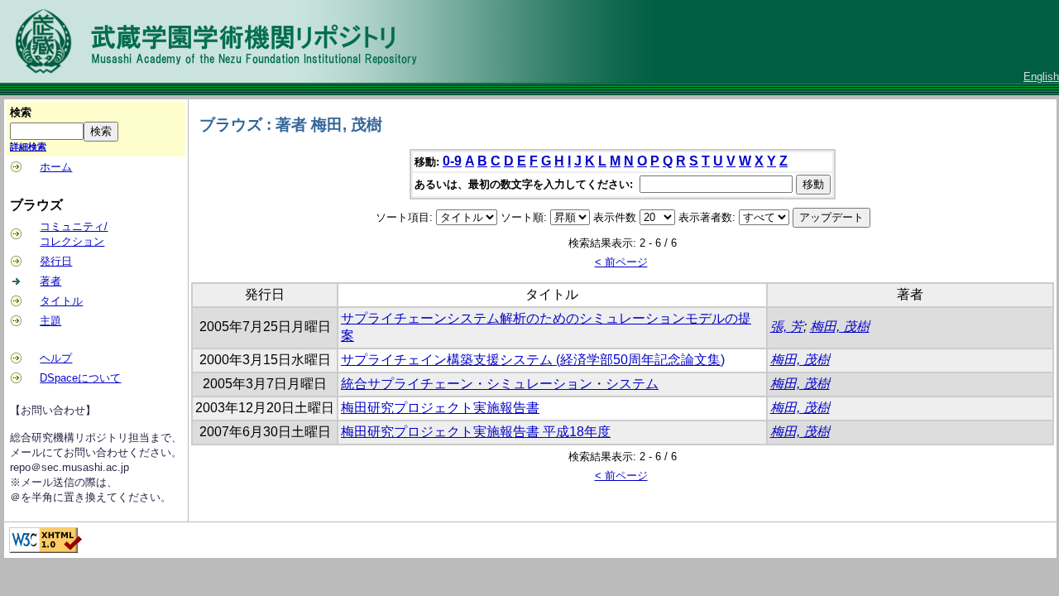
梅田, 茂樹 (840, 327)
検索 (20, 112)
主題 (50, 321)
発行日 (56, 261)
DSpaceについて (80, 378)
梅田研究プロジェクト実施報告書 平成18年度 (476, 432)
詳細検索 (28, 146)
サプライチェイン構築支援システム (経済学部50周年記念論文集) (533, 360)
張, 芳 (786, 327)
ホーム (56, 167)
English (1041, 76)
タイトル (61, 301)
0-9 (452, 161)
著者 (50, 281)
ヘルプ (56, 358)
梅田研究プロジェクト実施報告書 (440, 408)
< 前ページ (621, 262)
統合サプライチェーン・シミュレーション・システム (500, 384)
